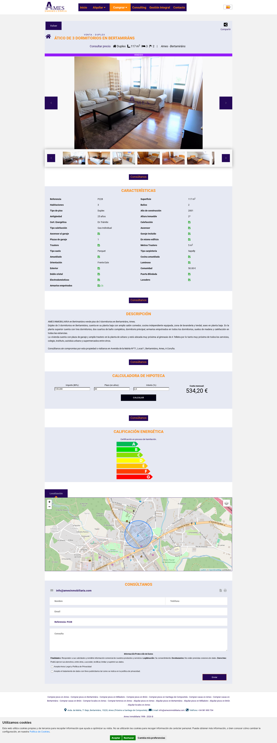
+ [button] (49, 502)
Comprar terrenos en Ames (120, 701)
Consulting (139, 7)
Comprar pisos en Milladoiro (112, 697)
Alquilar (98, 7)
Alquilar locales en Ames (139, 705)
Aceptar (116, 737)
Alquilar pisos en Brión (220, 701)
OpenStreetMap (215, 569)
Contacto (179, 7)
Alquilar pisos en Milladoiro (196, 701)
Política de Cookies (40, 731)
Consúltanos (138, 176)
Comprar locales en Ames (94, 701)
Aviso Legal (65, 666)
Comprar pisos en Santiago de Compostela (168, 697)
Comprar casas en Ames (200, 697)
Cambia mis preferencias (151, 737)
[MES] (56, 12)
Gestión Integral (159, 7)
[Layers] (226, 503)
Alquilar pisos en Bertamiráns (169, 701)
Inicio (83, 7)
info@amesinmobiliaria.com (74, 590)
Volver (53, 25)
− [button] (49, 507)
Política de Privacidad (82, 666)
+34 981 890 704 (205, 710)
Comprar (119, 7)
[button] (225, 25)
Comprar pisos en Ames (58, 697)
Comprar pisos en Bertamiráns (84, 697)
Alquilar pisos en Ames (144, 701)
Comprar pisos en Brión (136, 697)
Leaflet (203, 569)
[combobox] (227, 7)
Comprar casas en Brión (70, 701)
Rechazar (129, 737)
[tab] (56, 493)
